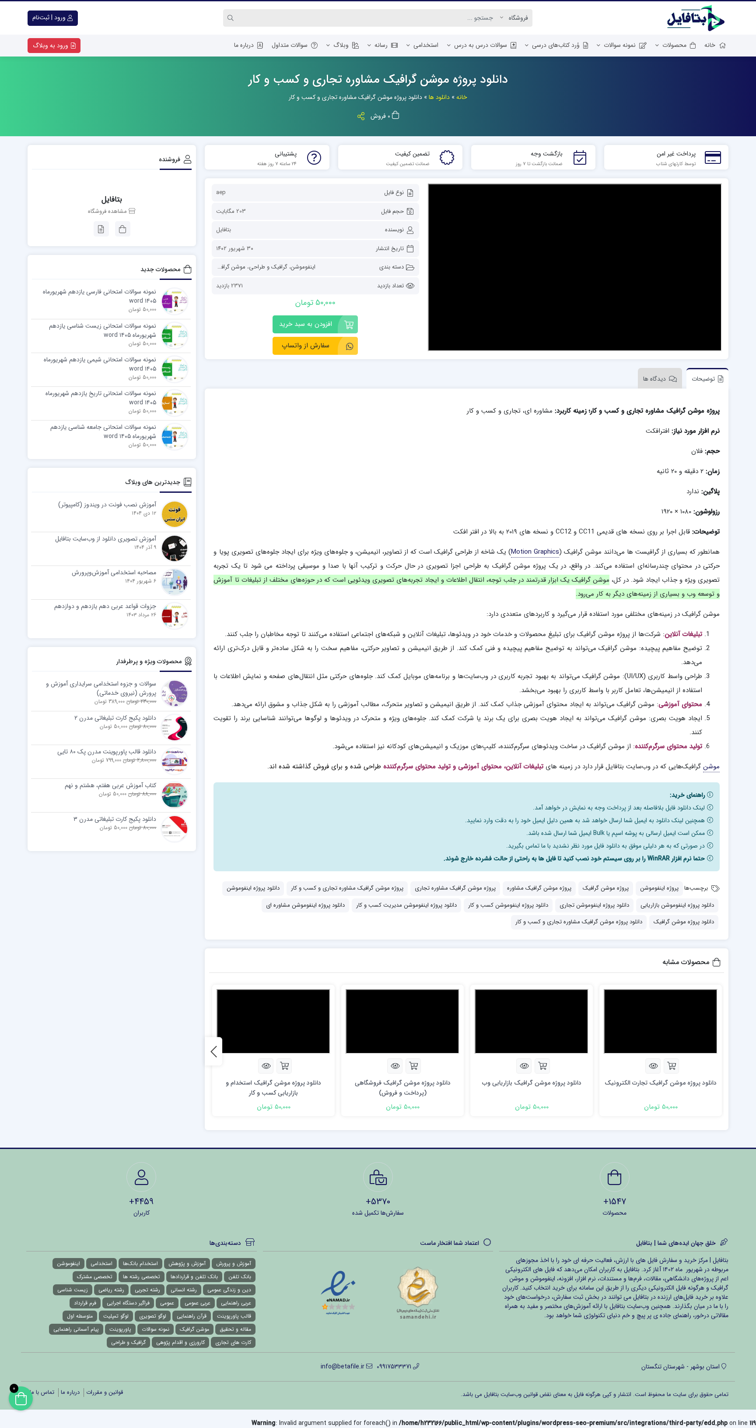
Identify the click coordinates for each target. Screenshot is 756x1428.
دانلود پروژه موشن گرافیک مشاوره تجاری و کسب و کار (578, 921)
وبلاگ (341, 45)
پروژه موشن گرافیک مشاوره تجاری (455, 888)
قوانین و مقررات (104, 1392)
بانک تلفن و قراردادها (194, 1276)
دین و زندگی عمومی (229, 1290)
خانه (709, 45)
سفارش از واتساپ (305, 345)
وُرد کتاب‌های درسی (556, 45)
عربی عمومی (197, 1303)
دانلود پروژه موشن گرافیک (684, 921)
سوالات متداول (290, 45)
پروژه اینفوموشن (659, 888)
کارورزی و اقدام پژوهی (180, 1342)
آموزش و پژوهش (187, 1263)
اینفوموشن (303, 267)
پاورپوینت (120, 1329)
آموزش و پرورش (233, 1263)
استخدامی (425, 45)
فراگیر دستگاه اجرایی (128, 1303)
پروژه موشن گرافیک (606, 888)
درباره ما (244, 45)
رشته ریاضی (111, 1290)
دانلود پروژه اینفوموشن (253, 888)
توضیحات (703, 379)
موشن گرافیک (229, 267)
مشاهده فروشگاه (108, 211)
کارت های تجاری (233, 1342)
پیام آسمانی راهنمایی (76, 1329)
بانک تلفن (239, 1276)
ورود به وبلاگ (51, 45)
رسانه (381, 45)
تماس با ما (42, 1392)
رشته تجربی (147, 1290)
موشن (711, 766)
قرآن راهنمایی (191, 1316)
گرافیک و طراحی (268, 267)
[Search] (232, 18)
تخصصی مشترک (94, 1276)
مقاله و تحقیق (235, 1329)
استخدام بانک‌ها (140, 1263)
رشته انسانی (184, 1290)
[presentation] (213, 1051)
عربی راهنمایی (236, 1303)
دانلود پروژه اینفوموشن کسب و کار (508, 905)
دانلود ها (439, 97)
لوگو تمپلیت (116, 1316)
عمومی (167, 1303)
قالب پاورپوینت (234, 1316)
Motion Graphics (535, 552)
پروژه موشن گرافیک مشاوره (539, 888)
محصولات (674, 45)
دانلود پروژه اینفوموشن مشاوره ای (305, 905)
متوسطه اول (80, 1316)
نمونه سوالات (620, 45)
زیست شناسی (72, 1290)
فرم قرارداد (85, 1303)
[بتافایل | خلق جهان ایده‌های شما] (697, 18)
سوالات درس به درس (480, 45)
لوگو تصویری (152, 1316)
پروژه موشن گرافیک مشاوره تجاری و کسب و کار (347, 888)
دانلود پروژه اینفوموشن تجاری (594, 905)
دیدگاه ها (654, 379)
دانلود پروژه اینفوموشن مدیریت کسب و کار (406, 905)
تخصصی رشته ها (141, 1276)
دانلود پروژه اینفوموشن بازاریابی (677, 905)
